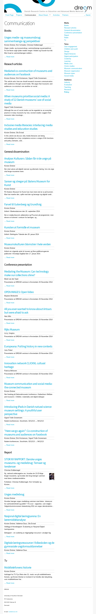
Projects (19, 15)
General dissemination (72, 30)
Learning (67, 61)
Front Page (10, 15)
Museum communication (73, 68)
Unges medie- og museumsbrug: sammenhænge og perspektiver (22, 39)
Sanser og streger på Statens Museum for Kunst (27, 183)
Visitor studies (69, 66)
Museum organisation (72, 71)
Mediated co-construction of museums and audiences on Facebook (28, 72)
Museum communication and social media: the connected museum (28, 385)
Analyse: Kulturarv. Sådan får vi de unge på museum (27, 160)
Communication (30, 15)
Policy (66, 92)
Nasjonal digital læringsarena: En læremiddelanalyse (22, 518)
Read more (10, 57)
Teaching (67, 87)
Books (66, 25)
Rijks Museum (12, 329)
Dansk (88, 15)
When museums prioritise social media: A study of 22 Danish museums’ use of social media (27, 99)
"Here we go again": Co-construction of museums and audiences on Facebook (26, 432)
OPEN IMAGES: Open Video (19, 292)
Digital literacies (70, 54)
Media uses (68, 63)
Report (66, 35)
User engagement (70, 47)
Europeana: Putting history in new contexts (28, 346)
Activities (56, 15)
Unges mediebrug (14, 494)
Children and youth (71, 49)
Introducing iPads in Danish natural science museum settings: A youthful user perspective (27, 410)
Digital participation (71, 56)
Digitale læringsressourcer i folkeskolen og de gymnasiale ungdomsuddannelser (29, 544)
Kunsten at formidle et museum (22, 227)
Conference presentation (73, 33)
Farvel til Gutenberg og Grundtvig (22, 204)
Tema (66, 44)
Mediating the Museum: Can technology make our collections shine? (26, 273)
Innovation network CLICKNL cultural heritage (24, 365)
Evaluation (68, 85)
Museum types (69, 73)
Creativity (67, 59)
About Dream (42, 15)
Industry (67, 82)
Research (67, 89)
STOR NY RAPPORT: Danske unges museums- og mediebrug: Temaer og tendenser (25, 462)
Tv (65, 40)
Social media (69, 76)
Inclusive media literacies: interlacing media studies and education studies (28, 127)
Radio (66, 37)
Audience (68, 80)
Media (66, 23)
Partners (65, 15)
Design (66, 51)
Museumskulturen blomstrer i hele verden (27, 244)
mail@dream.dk (12, 611)
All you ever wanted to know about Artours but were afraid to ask (28, 310)
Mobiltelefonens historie (17, 567)
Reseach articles (70, 28)
